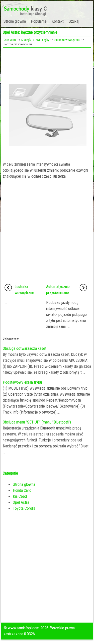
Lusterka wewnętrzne (67, 40)
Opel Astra (10, 40)
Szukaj (74, 21)
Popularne (39, 21)
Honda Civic (22, 490)
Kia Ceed (20, 496)
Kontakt (58, 21)
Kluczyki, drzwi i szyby (35, 40)
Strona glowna (15, 21)
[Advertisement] (47, 64)
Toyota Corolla (24, 508)
